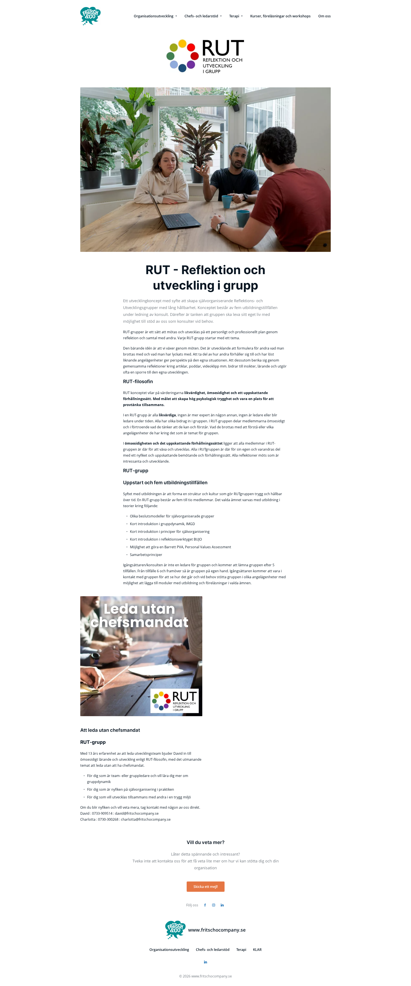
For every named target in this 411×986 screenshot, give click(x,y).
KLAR (257, 949)
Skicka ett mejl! (206, 886)
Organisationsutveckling (169, 949)
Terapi (241, 949)
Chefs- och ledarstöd (212, 949)
